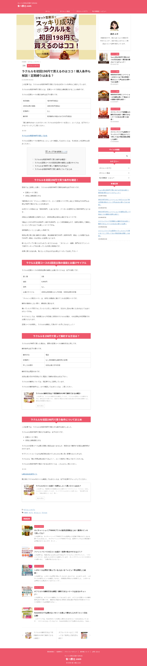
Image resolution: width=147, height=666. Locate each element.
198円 (26, 512)
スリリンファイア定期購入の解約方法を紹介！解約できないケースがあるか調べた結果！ (114, 222)
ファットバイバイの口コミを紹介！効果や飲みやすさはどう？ (58, 552)
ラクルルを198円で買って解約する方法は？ (51, 166)
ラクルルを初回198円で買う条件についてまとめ (53, 169)
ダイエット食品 (65, 11)
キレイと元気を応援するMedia (74, 656)
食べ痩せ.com (24, 6)
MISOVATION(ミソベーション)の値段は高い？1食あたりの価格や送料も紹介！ (120, 97)
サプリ (31, 512)
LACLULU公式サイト (29, 474)
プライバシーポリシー (70, 651)
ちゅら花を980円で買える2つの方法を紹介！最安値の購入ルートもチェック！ (120, 59)
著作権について (84, 651)
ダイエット (37, 512)
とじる (64, 151)
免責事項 (59, 651)
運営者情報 (50, 651)
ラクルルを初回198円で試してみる (34, 136)
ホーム (48, 11)
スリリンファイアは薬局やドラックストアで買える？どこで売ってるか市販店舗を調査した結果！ (114, 233)
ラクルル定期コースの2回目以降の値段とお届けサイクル (56, 163)
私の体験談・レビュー (99, 11)
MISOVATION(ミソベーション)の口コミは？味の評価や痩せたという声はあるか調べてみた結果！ (114, 202)
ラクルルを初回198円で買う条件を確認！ (50, 159)
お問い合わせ (96, 651)
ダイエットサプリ (82, 11)
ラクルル (44, 512)
